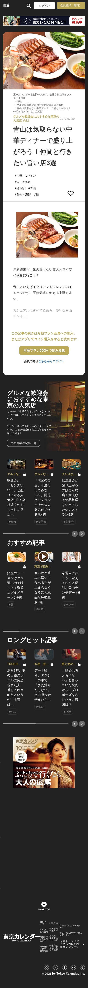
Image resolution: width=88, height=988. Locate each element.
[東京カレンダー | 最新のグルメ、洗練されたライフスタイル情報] (6, 6)
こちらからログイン (51, 361)
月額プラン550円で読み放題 (44, 350)
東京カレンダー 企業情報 (44, 949)
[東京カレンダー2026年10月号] (44, 762)
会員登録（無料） (71, 5)
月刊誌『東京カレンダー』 (70, 926)
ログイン (44, 5)
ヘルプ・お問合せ (44, 930)
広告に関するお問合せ (44, 939)
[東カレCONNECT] (44, 21)
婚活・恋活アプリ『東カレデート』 (71, 934)
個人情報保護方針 (54, 929)
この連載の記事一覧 (23, 443)
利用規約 (54, 923)
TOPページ (43, 923)
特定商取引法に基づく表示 (54, 948)
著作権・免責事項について (54, 938)
